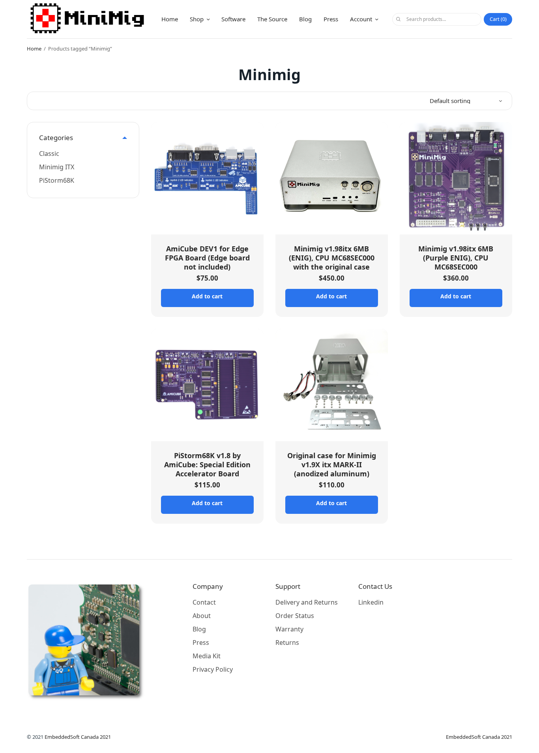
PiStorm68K (56, 180)
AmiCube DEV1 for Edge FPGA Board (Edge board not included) (207, 258)
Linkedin (371, 602)
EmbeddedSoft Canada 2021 (78, 736)
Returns (287, 642)
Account (361, 19)
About (202, 615)
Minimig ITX (56, 167)
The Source (272, 19)
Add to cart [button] (207, 296)
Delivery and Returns (306, 602)
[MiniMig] (87, 19)
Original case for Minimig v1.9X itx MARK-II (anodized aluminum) (331, 464)
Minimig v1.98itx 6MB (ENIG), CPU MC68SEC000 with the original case (331, 258)
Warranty (289, 629)
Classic (49, 153)
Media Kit (207, 656)
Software (233, 19)
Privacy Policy (213, 669)
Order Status (294, 615)
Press (331, 19)
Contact (204, 602)
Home (169, 19)
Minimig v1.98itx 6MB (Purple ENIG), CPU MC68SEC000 (455, 258)
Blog (305, 19)
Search (398, 19)
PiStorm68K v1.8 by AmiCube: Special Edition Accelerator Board (207, 464)
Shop (197, 19)
